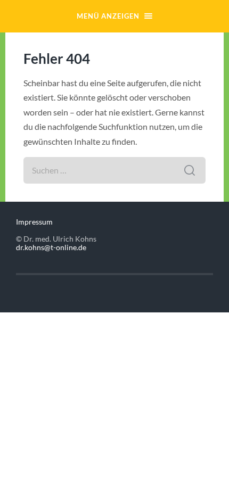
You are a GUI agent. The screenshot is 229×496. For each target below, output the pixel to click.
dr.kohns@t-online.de (51, 247)
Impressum (34, 222)
